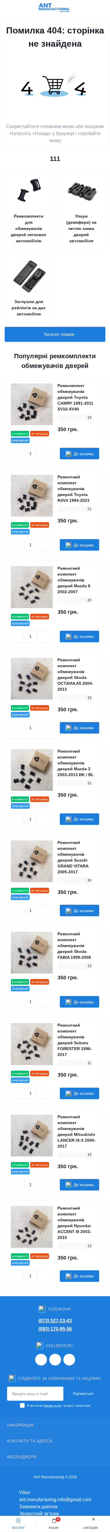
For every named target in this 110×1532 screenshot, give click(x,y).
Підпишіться (83, 1394)
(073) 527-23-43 (55, 1320)
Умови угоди (52, 1405)
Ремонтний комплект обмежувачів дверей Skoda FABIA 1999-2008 (74, 945)
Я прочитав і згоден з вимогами (58, 1405)
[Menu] (8, 7)
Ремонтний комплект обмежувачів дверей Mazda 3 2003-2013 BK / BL (75, 763)
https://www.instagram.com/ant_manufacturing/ (41, 1359)
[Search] (18, 7)
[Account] (103, 7)
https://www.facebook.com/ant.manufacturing (55, 1359)
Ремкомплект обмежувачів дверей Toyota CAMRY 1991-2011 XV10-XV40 (75, 397)
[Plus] (43, 454)
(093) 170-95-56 (55, 1328)
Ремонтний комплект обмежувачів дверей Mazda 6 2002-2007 (73, 580)
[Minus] (17, 454)
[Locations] (93, 7)
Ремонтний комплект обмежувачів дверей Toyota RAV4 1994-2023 (73, 489)
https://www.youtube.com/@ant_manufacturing (69, 1359)
